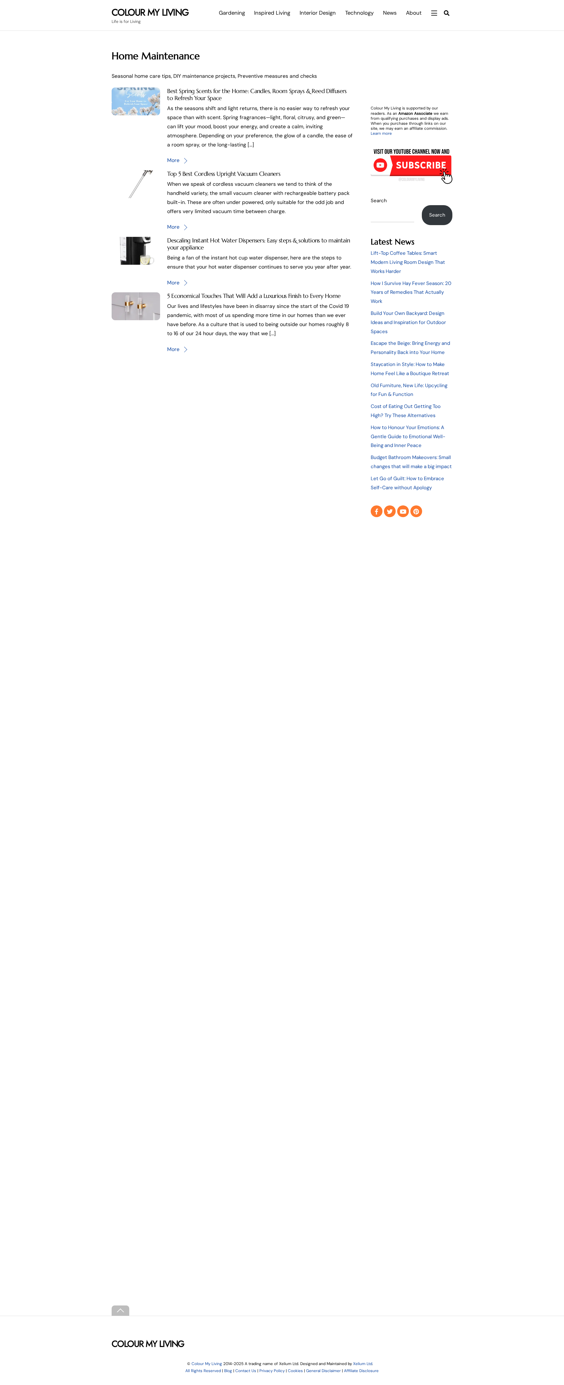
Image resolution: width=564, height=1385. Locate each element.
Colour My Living (207, 1363)
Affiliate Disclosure (361, 1370)
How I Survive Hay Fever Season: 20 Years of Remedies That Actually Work (411, 292)
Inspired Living (272, 12)
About (414, 12)
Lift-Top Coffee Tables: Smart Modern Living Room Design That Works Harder (408, 262)
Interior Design (318, 12)
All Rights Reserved (203, 1370)
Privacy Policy (272, 1370)
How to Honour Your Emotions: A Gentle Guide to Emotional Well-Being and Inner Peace (408, 436)
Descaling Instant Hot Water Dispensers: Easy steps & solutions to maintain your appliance (258, 244)
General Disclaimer (323, 1370)
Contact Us (245, 1370)
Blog (228, 1370)
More (173, 160)
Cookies (295, 1370)
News (390, 12)
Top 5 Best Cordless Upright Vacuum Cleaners (223, 174)
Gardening (232, 12)
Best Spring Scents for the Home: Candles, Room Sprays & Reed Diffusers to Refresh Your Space (257, 94)
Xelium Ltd (362, 1363)
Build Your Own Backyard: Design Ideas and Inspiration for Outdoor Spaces (408, 322)
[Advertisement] (411, 618)
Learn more (381, 133)
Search (379, 200)
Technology (359, 12)
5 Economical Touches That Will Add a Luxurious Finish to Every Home (253, 296)
